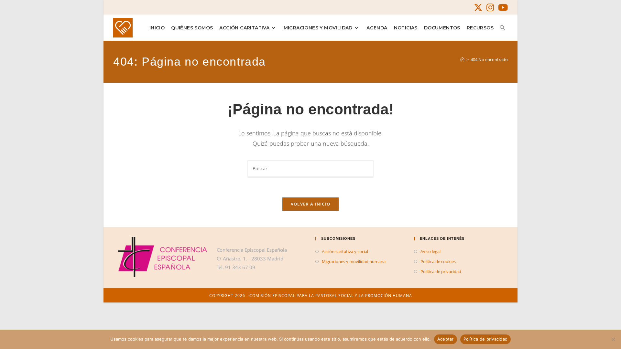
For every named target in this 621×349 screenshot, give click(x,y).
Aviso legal (430, 251)
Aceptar (445, 339)
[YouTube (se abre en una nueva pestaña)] (502, 7)
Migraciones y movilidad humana (354, 261)
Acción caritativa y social (345, 251)
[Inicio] (462, 59)
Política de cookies (438, 261)
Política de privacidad (440, 271)
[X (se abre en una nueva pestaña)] (478, 7)
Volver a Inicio (311, 204)
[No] (613, 339)
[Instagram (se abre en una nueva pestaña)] (490, 7)
